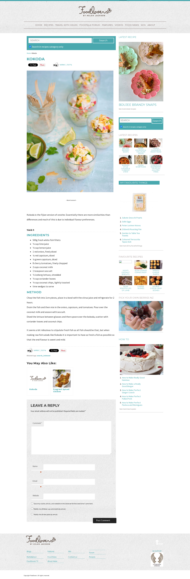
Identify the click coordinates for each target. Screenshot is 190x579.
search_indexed (43, 355)
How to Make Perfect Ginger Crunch (131, 391)
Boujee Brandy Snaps (137, 104)
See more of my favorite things (130, 246)
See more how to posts (127, 409)
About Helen (52, 561)
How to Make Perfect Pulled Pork (131, 397)
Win (69, 551)
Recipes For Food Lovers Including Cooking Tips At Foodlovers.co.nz (95, 11)
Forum (91, 552)
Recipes (48, 25)
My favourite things (133, 182)
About (151, 25)
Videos (119, 25)
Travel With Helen (66, 25)
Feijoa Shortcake (141, 166)
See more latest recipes (127, 109)
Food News (132, 25)
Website (36, 495)
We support (157, 551)
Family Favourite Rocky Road (156, 150)
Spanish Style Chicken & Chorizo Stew (125, 169)
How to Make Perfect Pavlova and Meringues (132, 403)
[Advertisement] (81, 206)
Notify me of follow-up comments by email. (50, 509)
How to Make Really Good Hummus (133, 378)
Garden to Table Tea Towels (131, 234)
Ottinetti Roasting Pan (131, 229)
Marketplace (31, 557)
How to (124, 339)
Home (38, 25)
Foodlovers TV (32, 561)
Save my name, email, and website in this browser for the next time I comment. (63, 503)
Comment (37, 423)
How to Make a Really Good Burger (131, 385)
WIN (143, 25)
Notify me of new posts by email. (46, 514)
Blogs (29, 551)
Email (37, 482)
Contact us (72, 557)
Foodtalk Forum (89, 25)
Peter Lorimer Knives (131, 225)
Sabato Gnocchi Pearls (132, 217)
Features (107, 25)
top (159, 542)
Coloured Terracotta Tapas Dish (131, 240)
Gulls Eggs (126, 221)
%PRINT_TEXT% (66, 65)
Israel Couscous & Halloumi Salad (140, 151)
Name (37, 467)
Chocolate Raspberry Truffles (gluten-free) (156, 169)
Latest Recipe (127, 37)
